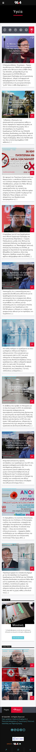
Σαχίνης (11, 37)
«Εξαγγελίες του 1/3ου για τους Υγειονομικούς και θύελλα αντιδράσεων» (18, 332)
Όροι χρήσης (6, 719)
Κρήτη (14, 669)
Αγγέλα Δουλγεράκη (9, 115)
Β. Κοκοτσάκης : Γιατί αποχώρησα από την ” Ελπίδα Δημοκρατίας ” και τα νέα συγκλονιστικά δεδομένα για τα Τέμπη (18, 690)
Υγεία (17, 37)
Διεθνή (5, 651)
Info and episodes (18, 637)
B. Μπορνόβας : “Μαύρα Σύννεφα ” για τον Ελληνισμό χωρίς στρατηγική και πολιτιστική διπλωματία (18, 658)
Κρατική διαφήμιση (19, 719)
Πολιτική (18, 651)
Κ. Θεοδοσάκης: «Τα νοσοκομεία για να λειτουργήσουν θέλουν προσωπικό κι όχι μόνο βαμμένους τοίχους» (18, 389)
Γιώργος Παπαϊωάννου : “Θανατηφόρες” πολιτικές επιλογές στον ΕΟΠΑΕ (18, 217)
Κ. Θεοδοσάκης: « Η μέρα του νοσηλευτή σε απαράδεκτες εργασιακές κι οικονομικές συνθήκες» (18, 556)
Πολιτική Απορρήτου (9, 721)
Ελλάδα (5, 37)
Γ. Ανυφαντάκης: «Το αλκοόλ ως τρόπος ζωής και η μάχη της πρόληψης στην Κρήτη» (18, 501)
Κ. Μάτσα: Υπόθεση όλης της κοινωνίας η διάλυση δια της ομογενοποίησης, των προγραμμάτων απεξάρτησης (18, 48)
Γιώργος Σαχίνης (7, 60)
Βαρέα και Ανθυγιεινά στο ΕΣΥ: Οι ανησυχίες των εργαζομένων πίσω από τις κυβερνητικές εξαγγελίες (18, 444)
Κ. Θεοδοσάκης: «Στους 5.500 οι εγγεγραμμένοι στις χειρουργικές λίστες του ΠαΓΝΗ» (18, 103)
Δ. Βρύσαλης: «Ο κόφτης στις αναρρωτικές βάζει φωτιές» (18, 274)
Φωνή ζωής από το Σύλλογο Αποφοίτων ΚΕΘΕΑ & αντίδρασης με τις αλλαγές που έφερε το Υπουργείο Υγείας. (18, 160)
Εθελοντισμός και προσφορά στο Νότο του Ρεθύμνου (18, 674)
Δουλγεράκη (7, 92)
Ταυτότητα (22, 721)
